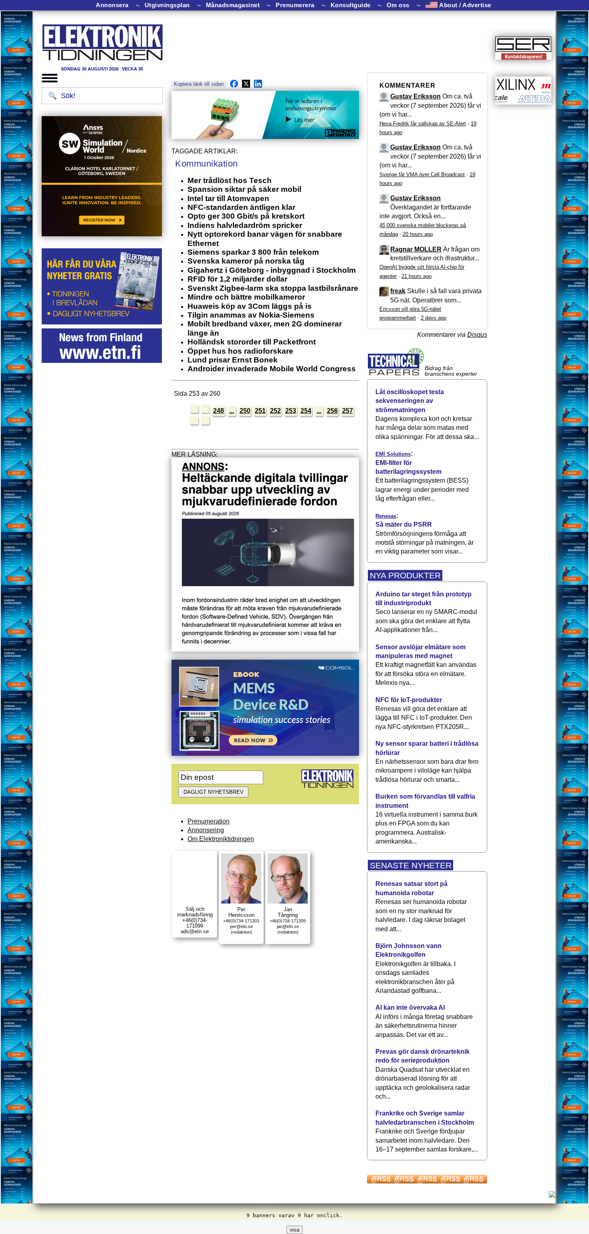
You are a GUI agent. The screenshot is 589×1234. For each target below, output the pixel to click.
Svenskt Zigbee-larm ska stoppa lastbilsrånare (273, 288)
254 (306, 410)
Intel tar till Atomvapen (228, 198)
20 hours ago (418, 234)
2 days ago (433, 318)
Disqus (477, 334)
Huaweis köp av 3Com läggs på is (250, 306)
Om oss (398, 5)
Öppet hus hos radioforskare (240, 351)
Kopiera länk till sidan (199, 84)
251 (260, 410)
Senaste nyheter (411, 865)
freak (397, 291)
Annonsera (112, 5)
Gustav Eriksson (415, 96)
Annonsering (206, 830)
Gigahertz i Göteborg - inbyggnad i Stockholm (272, 270)
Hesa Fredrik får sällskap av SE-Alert (422, 124)
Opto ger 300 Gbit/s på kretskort (246, 216)
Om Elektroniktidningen (221, 838)
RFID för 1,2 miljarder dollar (237, 279)
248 (218, 410)
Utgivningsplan (167, 5)
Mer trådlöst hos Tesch (230, 180)
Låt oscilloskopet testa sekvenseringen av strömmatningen (409, 401)
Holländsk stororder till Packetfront (252, 342)
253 (290, 410)
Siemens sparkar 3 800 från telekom (253, 252)
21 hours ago (416, 276)
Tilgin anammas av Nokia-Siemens (251, 315)
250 (245, 410)
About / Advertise (464, 5)
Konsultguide (351, 5)
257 (347, 410)
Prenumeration (209, 821)
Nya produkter (405, 575)
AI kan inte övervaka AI (410, 1007)
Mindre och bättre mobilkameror (246, 297)
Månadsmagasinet (233, 5)
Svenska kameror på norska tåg (246, 261)
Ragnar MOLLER (416, 249)
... (231, 410)
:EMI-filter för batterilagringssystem (408, 462)
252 (275, 410)
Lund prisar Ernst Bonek (233, 360)
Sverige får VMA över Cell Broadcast (422, 174)
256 (332, 410)
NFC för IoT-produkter (408, 700)
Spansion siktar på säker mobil (244, 189)
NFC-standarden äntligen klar (241, 207)
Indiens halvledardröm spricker (245, 225)
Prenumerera (295, 5)
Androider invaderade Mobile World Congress (272, 368)
